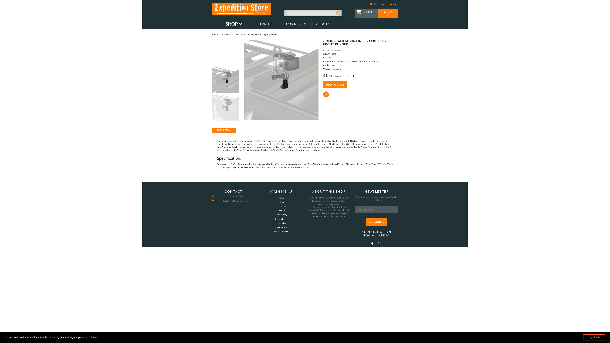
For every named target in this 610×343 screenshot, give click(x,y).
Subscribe (376, 222)
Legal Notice (281, 223)
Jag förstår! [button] (594, 337)
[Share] (326, 94)
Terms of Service (281, 231)
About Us (324, 24)
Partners (268, 24)
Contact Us (296, 24)
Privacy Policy (281, 227)
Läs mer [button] (94, 337)
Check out (388, 13)
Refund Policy (281, 214)
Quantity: (338, 76)
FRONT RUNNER (341, 61)
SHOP (232, 24)
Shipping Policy (281, 219)
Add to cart (335, 84)
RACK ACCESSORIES (369, 61)
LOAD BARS (354, 61)
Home (215, 34)
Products (226, 34)
